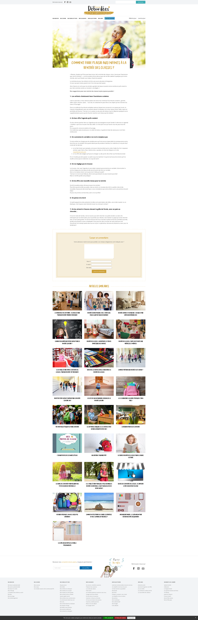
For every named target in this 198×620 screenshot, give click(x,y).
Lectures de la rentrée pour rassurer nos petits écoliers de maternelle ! (67, 485)
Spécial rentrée (109, 18)
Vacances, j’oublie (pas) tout (92, 601)
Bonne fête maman (168, 598)
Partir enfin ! (89, 590)
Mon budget (115, 603)
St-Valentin (166, 592)
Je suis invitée (141, 588)
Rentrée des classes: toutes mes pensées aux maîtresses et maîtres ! (131, 342)
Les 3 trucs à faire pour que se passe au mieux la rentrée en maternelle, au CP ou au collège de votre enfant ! (99, 486)
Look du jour (141, 18)
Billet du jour (132, 18)
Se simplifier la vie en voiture (118, 596)
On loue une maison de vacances (93, 600)
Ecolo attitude (115, 605)
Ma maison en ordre (12, 588)
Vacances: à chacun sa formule (93, 598)
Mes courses (37, 585)
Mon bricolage (11, 596)
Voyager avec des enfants (92, 594)
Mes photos (115, 598)
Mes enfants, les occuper (66, 590)
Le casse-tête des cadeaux (144, 592)
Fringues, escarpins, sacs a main (119, 594)
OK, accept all (109, 618)
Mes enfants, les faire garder (66, 592)
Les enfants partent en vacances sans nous (96, 592)
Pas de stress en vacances (92, 596)
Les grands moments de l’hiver (171, 590)
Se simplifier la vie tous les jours (119, 587)
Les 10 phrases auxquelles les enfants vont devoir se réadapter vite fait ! (99, 428)
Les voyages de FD (90, 605)
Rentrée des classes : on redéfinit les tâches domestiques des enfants (99, 342)
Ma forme (114, 592)
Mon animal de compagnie (66, 611)
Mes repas (36, 587)
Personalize (131, 618)
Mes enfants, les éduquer (66, 588)
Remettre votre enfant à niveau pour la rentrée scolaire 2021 (67, 399)
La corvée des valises (91, 588)
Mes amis (100, 18)
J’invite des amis (141, 585)
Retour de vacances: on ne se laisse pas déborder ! (67, 516)
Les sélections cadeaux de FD (145, 590)
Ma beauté (114, 590)
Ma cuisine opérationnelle (14, 587)
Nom (89, 261)
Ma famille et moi (72, 18)
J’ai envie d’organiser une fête (145, 587)
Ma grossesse (63, 585)
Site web (88, 267)
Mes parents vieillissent (65, 609)
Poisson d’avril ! (167, 596)
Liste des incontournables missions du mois (122, 585)
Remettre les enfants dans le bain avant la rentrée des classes (99, 371)
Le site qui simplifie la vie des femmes (99, 13)
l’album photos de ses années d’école (67, 455)
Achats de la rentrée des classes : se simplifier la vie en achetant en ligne (130, 485)
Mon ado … (62, 601)
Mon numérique (115, 600)
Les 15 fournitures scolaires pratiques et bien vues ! (130, 399)
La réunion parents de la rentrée (131, 427)
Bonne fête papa (168, 600)
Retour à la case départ (91, 603)
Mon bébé (62, 587)
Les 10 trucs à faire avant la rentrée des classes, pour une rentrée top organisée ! (67, 371)
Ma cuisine (63, 18)
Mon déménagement (13, 598)
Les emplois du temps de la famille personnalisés (67, 544)
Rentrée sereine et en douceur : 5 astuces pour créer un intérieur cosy (130, 314)
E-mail (88, 264)
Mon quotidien (92, 18)
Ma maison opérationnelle (14, 585)
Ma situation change (64, 605)
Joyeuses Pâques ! (168, 594)
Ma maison (56, 18)
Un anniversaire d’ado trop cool (67, 600)
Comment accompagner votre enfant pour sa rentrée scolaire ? (67, 342)
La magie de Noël (168, 588)
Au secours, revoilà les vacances (93, 585)
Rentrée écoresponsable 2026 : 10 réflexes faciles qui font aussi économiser (99, 314)
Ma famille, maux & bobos (66, 607)
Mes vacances (82, 18)
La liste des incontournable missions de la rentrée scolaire (99, 399)
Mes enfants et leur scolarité (66, 594)
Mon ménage (11, 590)
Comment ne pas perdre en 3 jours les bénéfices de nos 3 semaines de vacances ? (99, 516)
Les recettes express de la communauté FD (44, 588)
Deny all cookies (121, 618)
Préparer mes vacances (91, 587)
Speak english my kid (65, 596)
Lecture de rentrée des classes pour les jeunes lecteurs (131, 456)
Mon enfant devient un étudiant (67, 603)
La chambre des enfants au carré (15, 592)
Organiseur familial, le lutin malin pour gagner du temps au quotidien (131, 516)
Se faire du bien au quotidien (119, 588)
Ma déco (10, 594)
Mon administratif (116, 601)
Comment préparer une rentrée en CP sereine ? (130, 370)
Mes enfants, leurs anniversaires (67, 598)
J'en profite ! (85, 568)
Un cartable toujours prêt (99, 455)
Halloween (166, 587)
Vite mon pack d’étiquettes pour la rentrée (67, 427)
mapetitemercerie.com (79, 152)
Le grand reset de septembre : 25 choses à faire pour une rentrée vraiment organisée (67, 314)
